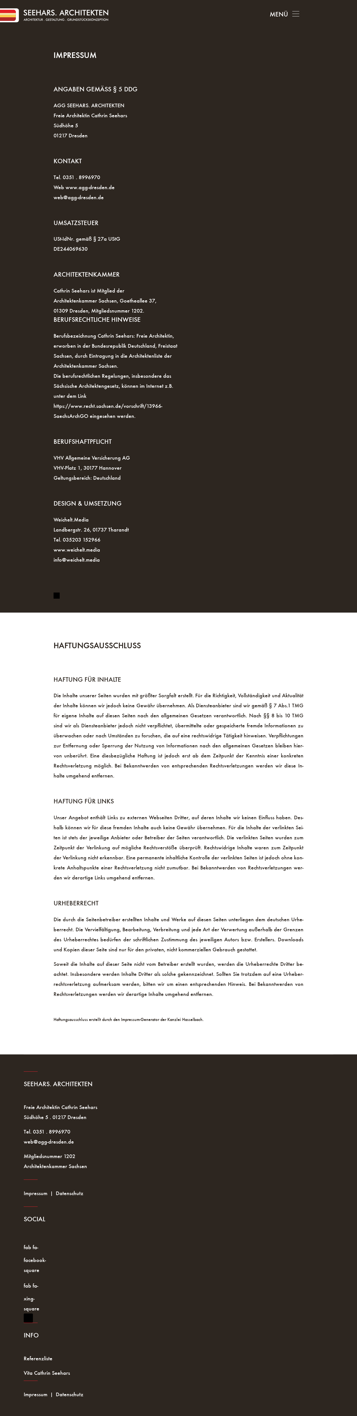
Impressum (35, 1193)
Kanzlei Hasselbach (184, 1019)
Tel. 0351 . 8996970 (77, 177)
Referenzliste (38, 1358)
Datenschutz (69, 1193)
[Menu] (284, 14)
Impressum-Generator (140, 1019)
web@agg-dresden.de (79, 197)
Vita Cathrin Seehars (47, 1372)
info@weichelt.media (77, 559)
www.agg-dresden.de (90, 187)
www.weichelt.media (77, 549)
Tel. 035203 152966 (77, 539)
